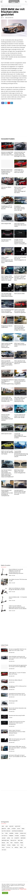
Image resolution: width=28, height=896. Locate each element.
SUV (18, 845)
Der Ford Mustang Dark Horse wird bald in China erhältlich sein (7, 311)
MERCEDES (23, 838)
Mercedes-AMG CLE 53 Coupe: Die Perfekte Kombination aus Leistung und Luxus (20, 399)
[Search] (26, 2)
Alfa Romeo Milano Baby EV (6, 187)
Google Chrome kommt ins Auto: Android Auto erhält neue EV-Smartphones (20, 242)
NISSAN (3, 842)
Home (2, 6)
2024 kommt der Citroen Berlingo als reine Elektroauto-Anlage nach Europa (19, 328)
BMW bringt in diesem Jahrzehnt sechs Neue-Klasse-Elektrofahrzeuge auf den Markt (20, 189)
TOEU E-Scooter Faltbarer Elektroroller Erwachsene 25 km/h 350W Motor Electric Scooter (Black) (17, 607)
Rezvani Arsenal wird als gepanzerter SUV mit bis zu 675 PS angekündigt (6, 172)
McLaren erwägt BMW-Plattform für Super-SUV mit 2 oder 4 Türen (7, 153)
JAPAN (8, 838)
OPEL (8, 842)
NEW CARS (20, 840)
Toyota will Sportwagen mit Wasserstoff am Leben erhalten (20, 436)
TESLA (3, 847)
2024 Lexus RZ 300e (19, 293)
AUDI (7, 826)
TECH (22, 845)
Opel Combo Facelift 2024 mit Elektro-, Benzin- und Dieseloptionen (6, 345)
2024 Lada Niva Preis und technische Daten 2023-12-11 (20, 362)
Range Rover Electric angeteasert (6, 326)
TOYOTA (8, 847)
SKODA (8, 845)
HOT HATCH (4, 835)
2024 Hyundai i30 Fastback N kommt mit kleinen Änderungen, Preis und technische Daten (7, 363)
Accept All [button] (5, 893)
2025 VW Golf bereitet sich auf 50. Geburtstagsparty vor (17, 739)
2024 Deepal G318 (6, 223)
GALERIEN (11, 833)
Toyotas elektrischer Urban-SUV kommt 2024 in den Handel (19, 416)
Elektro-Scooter (12, 575)
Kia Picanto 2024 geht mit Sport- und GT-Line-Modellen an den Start (20, 278)
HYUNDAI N (22, 835)
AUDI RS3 (11, 826)
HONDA (16, 833)
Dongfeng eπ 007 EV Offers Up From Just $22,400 (6, 207)
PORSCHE (16, 842)
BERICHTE (4, 828)
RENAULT (4, 845)
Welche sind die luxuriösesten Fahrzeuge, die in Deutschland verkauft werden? (7, 417)
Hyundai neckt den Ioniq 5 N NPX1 (6, 240)
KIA (9, 758)
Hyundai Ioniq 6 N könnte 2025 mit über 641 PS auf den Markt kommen (20, 492)
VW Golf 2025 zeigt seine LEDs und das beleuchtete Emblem (7, 295)
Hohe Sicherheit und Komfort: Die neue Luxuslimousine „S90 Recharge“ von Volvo (19, 154)
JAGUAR (3, 838)
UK (12, 847)
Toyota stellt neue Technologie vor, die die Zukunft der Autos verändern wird (7, 399)
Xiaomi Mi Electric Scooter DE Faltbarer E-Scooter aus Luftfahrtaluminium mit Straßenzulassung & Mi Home (16, 571)
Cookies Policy (22, 889)
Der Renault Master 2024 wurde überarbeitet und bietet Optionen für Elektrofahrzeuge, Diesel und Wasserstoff (7, 473)
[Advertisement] (14, 120)
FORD (6, 833)
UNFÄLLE (16, 847)
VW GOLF (4, 849)
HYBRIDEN (11, 835)
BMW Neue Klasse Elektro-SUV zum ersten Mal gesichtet (19, 471)
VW (25, 847)
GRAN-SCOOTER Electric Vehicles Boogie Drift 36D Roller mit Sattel (17, 589)
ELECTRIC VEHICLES (6, 831)
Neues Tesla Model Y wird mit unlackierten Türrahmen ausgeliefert (20, 382)
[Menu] (1, 2)
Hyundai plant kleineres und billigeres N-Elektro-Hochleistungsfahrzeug (7, 382)
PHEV (11, 842)
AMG (3, 826)
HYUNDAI (10, 717)
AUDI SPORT (17, 826)
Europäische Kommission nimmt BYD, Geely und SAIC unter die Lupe (19, 208)
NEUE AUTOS (13, 840)
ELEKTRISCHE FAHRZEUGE (17, 831)
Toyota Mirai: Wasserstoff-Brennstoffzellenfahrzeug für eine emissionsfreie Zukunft (21, 453)
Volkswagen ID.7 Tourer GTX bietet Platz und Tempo (19, 171)
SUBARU (14, 845)
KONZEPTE (16, 838)
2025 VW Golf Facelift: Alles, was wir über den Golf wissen (7, 452)
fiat (2, 833)
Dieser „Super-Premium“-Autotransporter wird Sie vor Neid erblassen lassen (7, 259)
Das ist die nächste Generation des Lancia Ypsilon (20, 225)
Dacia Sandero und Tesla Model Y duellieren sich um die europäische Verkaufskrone (7, 492)
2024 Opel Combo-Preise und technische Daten (20, 345)
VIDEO (21, 847)
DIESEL (23, 828)
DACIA (18, 828)
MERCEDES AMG (5, 840)
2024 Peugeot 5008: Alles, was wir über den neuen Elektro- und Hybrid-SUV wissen (7, 278)
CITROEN (14, 828)
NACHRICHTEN (10, 17)
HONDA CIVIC (23, 833)
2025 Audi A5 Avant (6, 433)
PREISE (21, 842)
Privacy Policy (7, 890)
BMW (6, 17)
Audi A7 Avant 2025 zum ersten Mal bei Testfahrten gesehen (20, 311)
